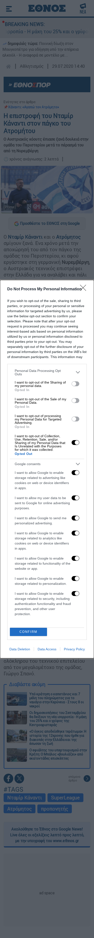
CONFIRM (28, 632)
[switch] (75, 383)
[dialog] (47, 469)
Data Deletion (19, 649)
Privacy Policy (74, 649)
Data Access (47, 649)
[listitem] (47, 372)
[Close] (84, 289)
